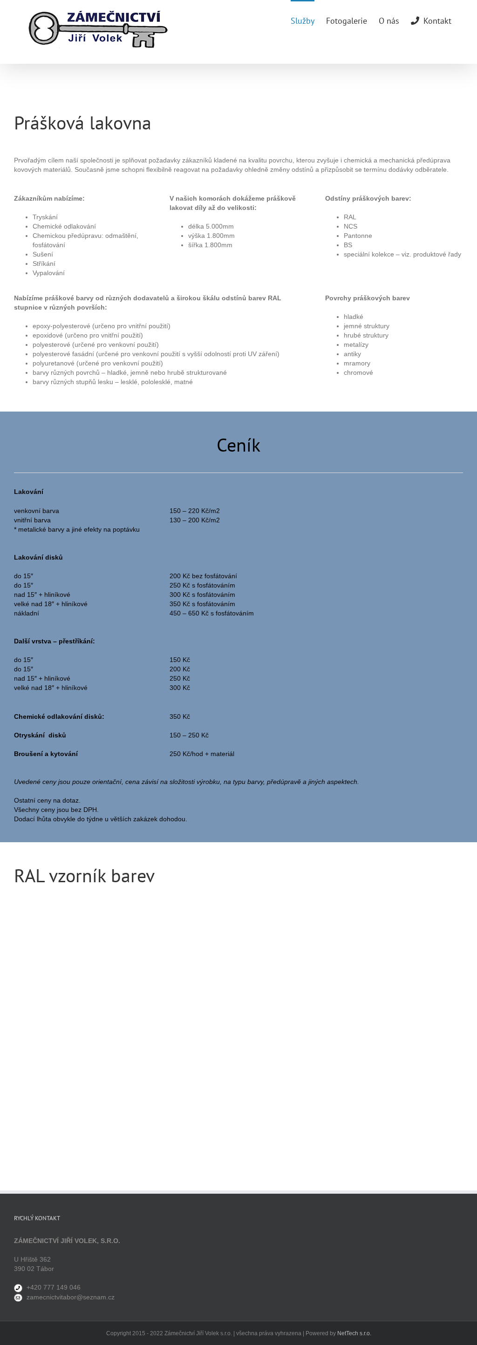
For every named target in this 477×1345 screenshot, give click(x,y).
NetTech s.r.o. (354, 1333)
